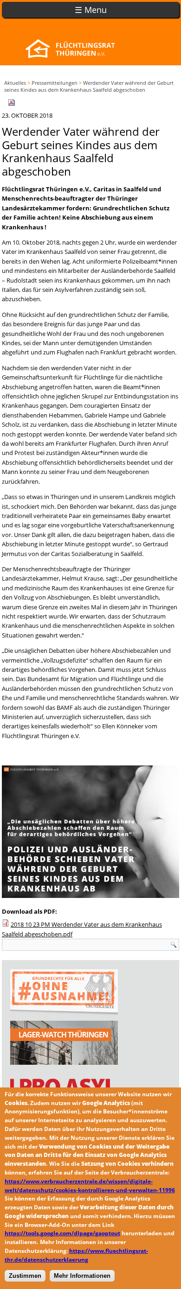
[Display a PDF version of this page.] (11, 102)
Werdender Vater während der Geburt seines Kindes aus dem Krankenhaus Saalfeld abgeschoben (89, 86)
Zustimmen (25, 1275)
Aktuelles (15, 82)
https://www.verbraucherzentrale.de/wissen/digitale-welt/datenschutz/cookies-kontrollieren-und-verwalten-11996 (90, 1185)
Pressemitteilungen (55, 82)
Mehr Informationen (82, 1275)
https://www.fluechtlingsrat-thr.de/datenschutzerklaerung (76, 1255)
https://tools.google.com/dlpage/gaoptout (62, 1233)
